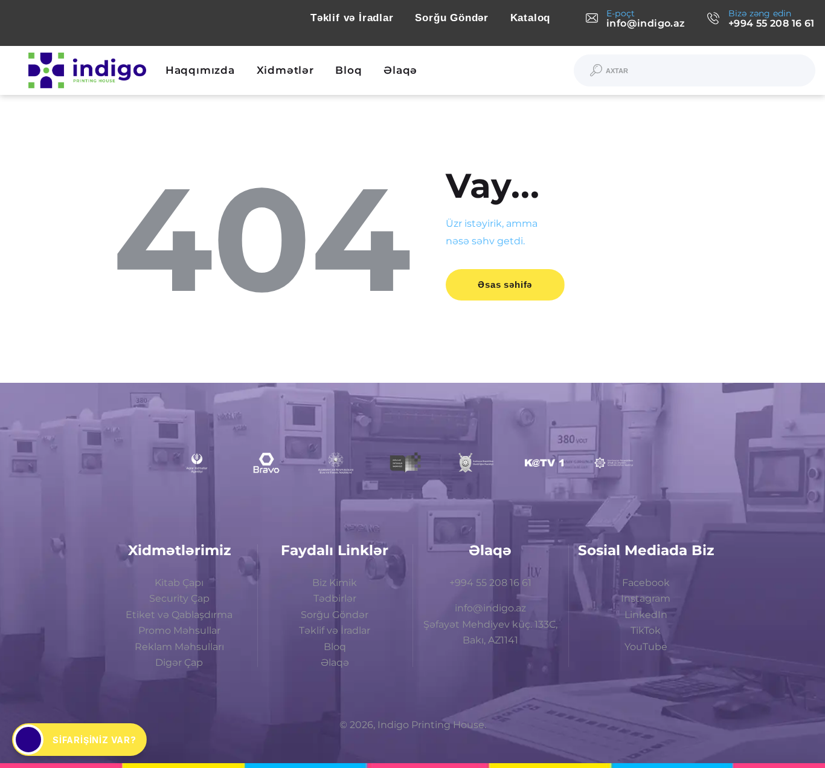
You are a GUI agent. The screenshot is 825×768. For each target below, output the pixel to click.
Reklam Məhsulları (179, 646)
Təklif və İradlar (334, 630)
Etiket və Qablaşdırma (179, 614)
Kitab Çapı (179, 582)
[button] (79, 739)
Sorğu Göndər (334, 614)
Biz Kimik (334, 582)
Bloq (335, 646)
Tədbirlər (334, 598)
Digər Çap (179, 662)
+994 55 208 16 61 (490, 582)
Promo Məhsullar (179, 630)
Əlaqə (335, 662)
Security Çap (179, 598)
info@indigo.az (490, 608)
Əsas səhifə (505, 284)
